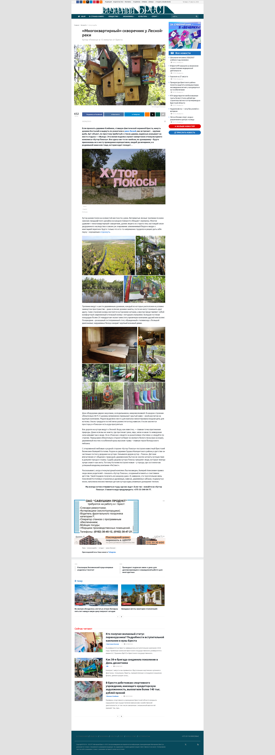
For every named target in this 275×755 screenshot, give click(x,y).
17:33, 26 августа (177, 73)
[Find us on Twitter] (87, 2)
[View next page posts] (121, 616)
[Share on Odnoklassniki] (147, 114)
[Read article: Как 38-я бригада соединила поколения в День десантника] (89, 668)
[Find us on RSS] (101, 2)
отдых (101, 548)
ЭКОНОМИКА (128, 16)
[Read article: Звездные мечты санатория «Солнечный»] (142, 595)
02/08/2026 (118, 666)
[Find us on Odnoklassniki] (84, 2)
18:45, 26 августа (177, 62)
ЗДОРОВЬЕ (126, 604)
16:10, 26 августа (177, 92)
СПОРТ (154, 16)
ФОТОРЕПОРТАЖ (144, 736)
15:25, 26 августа (177, 105)
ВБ (107, 666)
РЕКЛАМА (128, 2)
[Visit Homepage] (137, 9)
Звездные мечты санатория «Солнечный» (139, 609)
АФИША (151, 2)
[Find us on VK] (81, 2)
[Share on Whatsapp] (157, 114)
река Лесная (110, 548)
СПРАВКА (144, 2)
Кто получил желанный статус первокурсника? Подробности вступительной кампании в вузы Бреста (135, 637)
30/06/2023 (86, 121)
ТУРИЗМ (79, 604)
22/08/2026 (129, 644)
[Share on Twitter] (152, 114)
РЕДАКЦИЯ (108, 2)
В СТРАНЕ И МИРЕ (96, 16)
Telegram (112, 552)
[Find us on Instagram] (94, 2)
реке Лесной (130, 131)
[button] (108, 255)
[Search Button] (197, 16)
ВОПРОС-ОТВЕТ (131, 736)
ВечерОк (84, 25)
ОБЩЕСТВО (113, 16)
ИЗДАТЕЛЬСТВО (118, 2)
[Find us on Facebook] (77, 2)
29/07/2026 (128, 696)
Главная (76, 25)
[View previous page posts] (117, 616)
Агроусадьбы (93, 25)
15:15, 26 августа (177, 113)
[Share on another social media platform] (163, 114)
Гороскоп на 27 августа (179, 76)
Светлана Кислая (112, 644)
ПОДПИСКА (136, 2)
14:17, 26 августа (177, 122)
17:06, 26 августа (177, 79)
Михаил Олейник (112, 696)
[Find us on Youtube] (97, 2)
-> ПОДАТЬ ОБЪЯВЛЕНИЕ (163, 2)
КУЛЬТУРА (142, 16)
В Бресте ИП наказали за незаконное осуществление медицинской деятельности (184, 68)
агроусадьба (92, 548)
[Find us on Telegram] (91, 2)
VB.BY (83, 16)
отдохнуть (105, 232)
